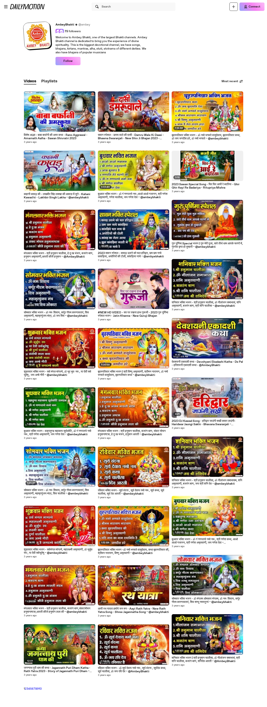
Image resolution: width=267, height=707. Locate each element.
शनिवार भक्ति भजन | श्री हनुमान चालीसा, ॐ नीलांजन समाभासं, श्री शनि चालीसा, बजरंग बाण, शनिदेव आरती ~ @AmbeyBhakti (206, 659)
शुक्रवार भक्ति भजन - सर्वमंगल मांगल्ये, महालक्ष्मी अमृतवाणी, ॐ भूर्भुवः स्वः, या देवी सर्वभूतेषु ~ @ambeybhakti (58, 551)
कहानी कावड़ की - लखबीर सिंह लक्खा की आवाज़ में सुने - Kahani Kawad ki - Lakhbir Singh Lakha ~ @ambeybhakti (57, 196)
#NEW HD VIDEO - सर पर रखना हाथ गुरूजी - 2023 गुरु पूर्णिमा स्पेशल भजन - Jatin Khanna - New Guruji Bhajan (133, 314)
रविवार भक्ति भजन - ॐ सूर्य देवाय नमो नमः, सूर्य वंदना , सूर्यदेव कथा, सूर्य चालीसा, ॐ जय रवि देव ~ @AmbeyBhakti (132, 669)
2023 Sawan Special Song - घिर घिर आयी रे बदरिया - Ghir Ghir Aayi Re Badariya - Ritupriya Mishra (205, 186)
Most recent (230, 81)
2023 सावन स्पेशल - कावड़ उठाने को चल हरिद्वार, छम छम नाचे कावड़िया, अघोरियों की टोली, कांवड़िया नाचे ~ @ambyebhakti (131, 254)
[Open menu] (6, 7)
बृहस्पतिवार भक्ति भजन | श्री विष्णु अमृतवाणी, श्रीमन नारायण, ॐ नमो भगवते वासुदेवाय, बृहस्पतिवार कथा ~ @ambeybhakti (133, 373)
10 (40, 689)
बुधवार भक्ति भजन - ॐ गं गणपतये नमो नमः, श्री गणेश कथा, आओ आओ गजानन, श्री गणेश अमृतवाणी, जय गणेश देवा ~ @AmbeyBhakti (205, 541)
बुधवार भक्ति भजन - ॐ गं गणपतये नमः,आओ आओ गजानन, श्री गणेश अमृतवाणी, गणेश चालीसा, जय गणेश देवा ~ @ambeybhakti (133, 195)
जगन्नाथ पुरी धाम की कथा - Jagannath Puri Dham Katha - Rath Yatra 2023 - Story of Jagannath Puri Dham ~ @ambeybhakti (57, 669)
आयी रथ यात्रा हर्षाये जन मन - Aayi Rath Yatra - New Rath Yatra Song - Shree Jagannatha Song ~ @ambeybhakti (133, 610)
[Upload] (233, 7)
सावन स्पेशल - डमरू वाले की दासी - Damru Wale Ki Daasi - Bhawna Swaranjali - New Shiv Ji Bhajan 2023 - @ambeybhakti (131, 136)
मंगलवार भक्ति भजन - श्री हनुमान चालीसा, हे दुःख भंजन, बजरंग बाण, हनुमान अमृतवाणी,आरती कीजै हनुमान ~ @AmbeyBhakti (58, 255)
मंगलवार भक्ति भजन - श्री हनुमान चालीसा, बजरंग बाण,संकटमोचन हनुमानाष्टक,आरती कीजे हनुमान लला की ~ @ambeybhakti (57, 610)
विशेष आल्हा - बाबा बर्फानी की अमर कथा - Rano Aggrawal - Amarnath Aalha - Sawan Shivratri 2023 (55, 136)
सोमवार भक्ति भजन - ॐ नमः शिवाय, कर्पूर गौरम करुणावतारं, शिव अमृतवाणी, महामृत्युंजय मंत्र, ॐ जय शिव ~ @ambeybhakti (56, 314)
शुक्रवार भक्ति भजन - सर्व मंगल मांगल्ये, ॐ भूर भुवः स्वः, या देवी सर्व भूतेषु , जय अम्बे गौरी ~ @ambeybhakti (57, 373)
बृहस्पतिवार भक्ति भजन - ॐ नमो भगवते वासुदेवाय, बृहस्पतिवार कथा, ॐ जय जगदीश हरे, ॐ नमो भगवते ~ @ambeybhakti (206, 137)
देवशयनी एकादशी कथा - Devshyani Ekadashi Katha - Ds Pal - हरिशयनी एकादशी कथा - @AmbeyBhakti (207, 363)
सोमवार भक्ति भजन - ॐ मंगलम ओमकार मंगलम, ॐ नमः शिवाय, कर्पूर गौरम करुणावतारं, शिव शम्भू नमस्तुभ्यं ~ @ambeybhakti (206, 600)
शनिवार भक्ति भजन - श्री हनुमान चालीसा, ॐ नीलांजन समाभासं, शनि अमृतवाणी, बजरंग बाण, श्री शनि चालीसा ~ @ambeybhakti (206, 304)
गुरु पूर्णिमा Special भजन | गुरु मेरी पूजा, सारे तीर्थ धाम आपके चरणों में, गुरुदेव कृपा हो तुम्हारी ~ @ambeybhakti (207, 245)
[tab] (30, 81)
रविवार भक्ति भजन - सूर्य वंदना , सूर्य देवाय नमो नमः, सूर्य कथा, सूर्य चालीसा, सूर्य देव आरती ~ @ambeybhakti (131, 492)
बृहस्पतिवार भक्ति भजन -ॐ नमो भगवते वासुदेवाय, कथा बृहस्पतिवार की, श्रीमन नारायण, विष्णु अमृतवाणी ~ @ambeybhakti (133, 551)
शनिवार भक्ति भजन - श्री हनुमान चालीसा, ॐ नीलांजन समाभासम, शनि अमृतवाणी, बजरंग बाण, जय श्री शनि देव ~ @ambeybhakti (207, 482)
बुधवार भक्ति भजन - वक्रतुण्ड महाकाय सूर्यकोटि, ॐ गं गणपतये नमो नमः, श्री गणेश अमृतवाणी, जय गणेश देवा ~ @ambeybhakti (57, 432)
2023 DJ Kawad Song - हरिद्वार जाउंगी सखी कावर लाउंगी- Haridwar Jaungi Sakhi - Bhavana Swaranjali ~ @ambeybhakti (204, 422)
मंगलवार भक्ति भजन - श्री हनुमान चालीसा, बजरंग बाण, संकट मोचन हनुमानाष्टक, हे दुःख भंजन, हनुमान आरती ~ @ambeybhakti (132, 432)
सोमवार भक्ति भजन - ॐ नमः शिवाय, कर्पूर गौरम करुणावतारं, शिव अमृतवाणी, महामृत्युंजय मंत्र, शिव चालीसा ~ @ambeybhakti (56, 492)
